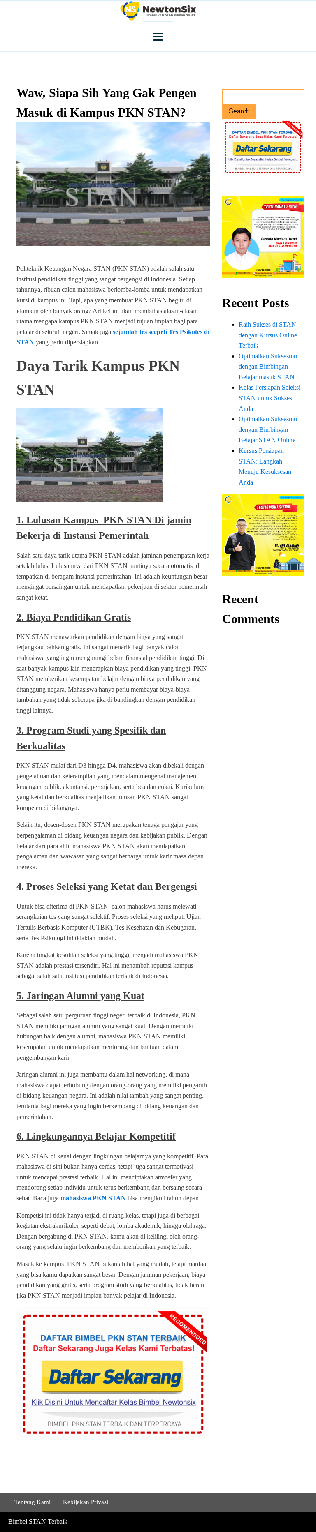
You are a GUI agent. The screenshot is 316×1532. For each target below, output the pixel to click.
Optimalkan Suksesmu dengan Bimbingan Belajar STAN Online (268, 429)
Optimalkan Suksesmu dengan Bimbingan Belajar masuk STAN (268, 367)
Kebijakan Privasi (85, 1502)
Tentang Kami (32, 1502)
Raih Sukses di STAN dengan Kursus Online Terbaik (268, 335)
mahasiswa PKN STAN (93, 1198)
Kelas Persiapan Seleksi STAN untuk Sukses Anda (269, 398)
